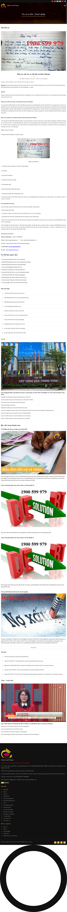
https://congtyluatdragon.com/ (29, 779)
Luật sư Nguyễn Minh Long (12, 249)
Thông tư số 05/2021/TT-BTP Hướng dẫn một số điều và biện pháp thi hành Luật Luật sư (23, 661)
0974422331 (26, 776)
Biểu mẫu (5, 789)
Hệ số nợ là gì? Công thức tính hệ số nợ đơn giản (14, 280)
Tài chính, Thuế (7, 818)
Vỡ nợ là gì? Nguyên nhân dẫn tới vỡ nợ (12, 267)
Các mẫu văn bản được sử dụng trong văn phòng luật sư (16, 656)
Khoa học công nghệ (8, 811)
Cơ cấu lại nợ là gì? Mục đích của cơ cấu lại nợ (13, 259)
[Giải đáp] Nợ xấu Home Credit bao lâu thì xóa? (14, 277)
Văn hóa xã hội (7, 807)
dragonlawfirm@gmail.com (10, 779)
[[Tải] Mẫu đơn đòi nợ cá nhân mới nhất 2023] (33, 452)
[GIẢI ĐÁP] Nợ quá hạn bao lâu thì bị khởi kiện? (14, 264)
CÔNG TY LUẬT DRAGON (18, 841)
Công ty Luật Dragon (13, 5)
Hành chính (6, 796)
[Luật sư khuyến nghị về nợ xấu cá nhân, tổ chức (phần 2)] (33, 508)
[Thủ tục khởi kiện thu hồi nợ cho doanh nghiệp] (33, 615)
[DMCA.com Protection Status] (5, 782)
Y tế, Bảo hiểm (6, 816)
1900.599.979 (19, 776)
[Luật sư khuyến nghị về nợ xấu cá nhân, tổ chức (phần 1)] (33, 561)
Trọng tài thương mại (8, 798)
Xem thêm (33, 647)
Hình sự (5, 794)
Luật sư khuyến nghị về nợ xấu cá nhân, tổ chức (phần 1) (17, 537)
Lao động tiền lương (8, 805)
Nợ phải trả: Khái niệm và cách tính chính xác (13, 269)
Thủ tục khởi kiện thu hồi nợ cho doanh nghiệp (14, 592)
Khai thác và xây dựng (8, 814)
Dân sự (5, 791)
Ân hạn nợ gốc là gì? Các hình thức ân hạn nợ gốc (15, 282)
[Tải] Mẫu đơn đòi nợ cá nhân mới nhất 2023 (14, 429)
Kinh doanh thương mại (9, 800)
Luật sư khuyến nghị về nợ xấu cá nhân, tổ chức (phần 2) (17, 485)
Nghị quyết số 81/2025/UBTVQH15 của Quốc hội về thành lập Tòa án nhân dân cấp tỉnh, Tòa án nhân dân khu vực (29, 665)
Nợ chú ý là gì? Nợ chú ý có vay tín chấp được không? (15, 272)
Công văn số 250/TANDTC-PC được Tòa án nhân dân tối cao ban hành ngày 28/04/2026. (24, 669)
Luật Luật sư (6, 820)
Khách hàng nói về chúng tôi (10, 835)
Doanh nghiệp (6, 831)
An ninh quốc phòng (8, 809)
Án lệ (4, 802)
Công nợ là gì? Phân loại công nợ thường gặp (13, 275)
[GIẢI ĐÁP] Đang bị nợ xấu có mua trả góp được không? (16, 262)
